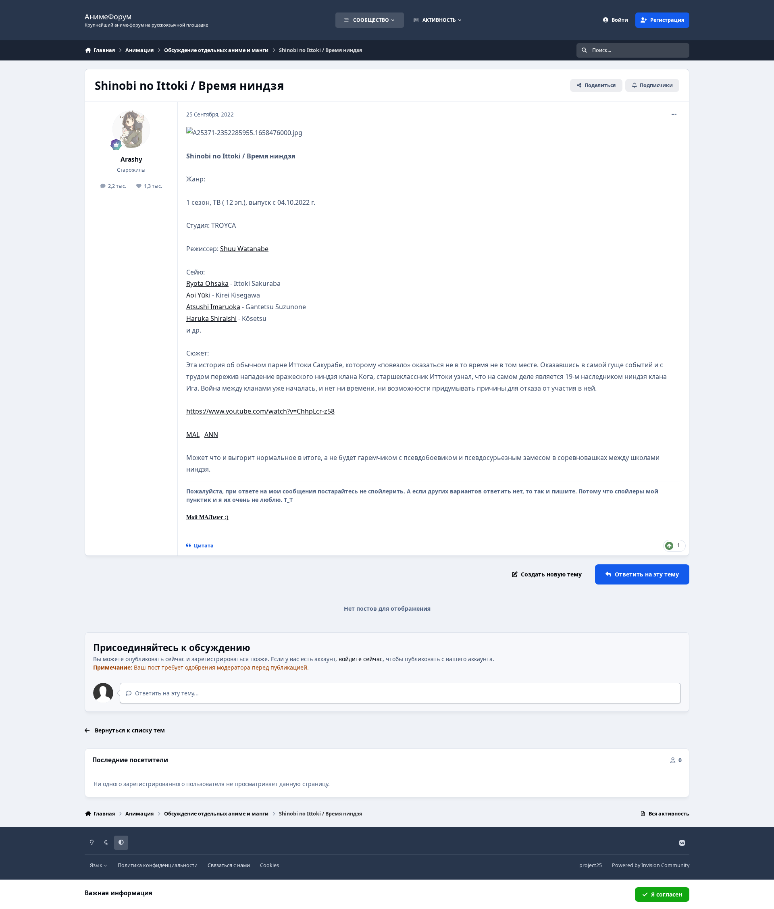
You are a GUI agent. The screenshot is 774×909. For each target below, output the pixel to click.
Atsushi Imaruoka (213, 306)
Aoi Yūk (197, 295)
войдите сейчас (361, 659)
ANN (211, 434)
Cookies (269, 865)
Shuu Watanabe (244, 248)
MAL (193, 434)
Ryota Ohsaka (207, 283)
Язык (97, 865)
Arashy (131, 159)
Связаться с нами (229, 865)
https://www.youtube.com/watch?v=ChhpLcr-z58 (260, 411)
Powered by (650, 865)
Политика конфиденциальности (158, 865)
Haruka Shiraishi (211, 318)
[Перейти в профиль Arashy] (131, 129)
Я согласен (666, 894)
